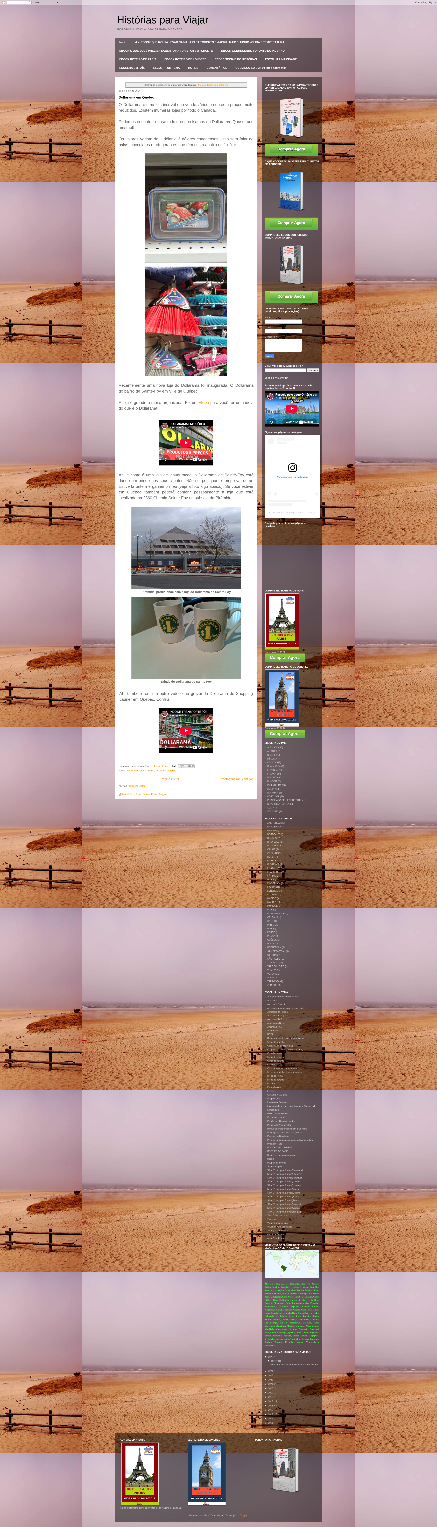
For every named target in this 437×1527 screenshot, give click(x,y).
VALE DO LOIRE (275, 966)
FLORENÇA (273, 864)
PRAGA (271, 936)
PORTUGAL (273, 796)
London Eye (273, 1109)
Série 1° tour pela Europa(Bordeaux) (285, 1170)
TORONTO (272, 962)
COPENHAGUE (275, 853)
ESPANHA (272, 770)
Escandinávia (274, 1087)
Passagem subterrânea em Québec (284, 1132)
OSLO (270, 921)
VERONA (272, 974)
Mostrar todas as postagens (213, 84)
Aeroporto (272, 1000)
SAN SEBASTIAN (276, 951)
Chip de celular (274, 1053)
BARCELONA (274, 826)
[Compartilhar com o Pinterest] (193, 766)
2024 (271, 1371)
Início (122, 42)
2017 (271, 1401)
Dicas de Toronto (275, 1079)
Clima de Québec (275, 1057)
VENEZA (271, 970)
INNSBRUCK (273, 883)
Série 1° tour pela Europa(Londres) (284, 1181)
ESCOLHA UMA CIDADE (281, 59)
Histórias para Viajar (162, 20)
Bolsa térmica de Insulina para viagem (286, 1038)
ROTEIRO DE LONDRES (279, 1147)
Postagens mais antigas (237, 779)
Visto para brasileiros (277, 1230)
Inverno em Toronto (276, 1102)
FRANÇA (271, 773)
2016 (271, 1405)
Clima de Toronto (275, 1060)
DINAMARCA (274, 766)
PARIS (270, 925)
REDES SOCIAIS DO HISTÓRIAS (236, 59)
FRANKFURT (274, 872)
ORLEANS (272, 917)
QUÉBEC (171, 770)
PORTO (271, 932)
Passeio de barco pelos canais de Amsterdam (290, 1140)
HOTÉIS (193, 67)
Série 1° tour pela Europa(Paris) (283, 1196)
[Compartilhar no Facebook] (189, 766)
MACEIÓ (271, 898)
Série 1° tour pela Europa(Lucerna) (284, 1185)
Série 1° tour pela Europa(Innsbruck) (285, 1177)
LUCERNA (272, 894)
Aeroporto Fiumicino (277, 1004)
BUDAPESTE (274, 845)
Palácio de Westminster (279, 1125)
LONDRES (272, 891)
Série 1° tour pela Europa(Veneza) (284, 1204)
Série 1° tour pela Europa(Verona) (283, 1208)
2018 (271, 1397)
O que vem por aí (276, 1117)
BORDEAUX (273, 834)
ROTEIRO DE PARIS (277, 1151)
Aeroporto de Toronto (277, 1019)
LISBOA (271, 887)
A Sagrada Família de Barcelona (283, 996)
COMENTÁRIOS (217, 67)
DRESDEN (272, 860)
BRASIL (271, 755)
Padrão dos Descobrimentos (281, 1121)
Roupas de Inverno (276, 1162)
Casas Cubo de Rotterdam (280, 1045)
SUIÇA (270, 807)
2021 (271, 1384)
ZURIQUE (272, 985)
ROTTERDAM (274, 947)
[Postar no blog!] (183, 766)
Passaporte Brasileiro (277, 1136)
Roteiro (270, 1159)
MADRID (271, 902)
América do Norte (135, 770)
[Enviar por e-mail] (180, 766)
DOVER (271, 857)
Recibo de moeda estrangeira (281, 1155)
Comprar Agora (285, 657)
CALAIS (271, 849)
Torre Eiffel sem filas (277, 1215)
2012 (271, 1418)
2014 (271, 1414)
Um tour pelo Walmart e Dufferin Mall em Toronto (294, 1364)
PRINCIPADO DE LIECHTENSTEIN (285, 800)
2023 (271, 1375)
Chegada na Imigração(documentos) (285, 1049)
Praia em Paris (274, 1143)
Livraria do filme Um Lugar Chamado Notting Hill (291, 1106)
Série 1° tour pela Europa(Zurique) (284, 1211)
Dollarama (161, 770)
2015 (271, 1410)
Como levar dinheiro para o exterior (284, 1072)
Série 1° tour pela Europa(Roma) (283, 1200)
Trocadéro (272, 1219)
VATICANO (272, 811)
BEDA (270, 1034)
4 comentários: (161, 766)
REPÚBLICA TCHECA (278, 804)
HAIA (270, 879)
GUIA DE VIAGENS (277, 1094)
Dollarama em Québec (137, 97)
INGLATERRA (274, 785)
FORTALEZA (273, 868)
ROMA (270, 943)
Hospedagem (273, 1098)
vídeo (204, 402)
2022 (271, 1379)
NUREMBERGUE (276, 913)
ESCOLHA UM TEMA (166, 67)
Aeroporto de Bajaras (277, 1015)
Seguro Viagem (275, 1166)
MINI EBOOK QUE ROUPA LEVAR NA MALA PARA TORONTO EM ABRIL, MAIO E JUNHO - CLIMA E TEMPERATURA (209, 42)
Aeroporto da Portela (277, 1011)
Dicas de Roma (275, 1076)
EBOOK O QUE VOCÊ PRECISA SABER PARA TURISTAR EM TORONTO (166, 50)
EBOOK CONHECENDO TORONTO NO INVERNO (253, 50)
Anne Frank (273, 1030)
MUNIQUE (272, 906)
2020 (271, 1388)
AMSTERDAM (274, 823)
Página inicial (170, 779)
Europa (270, 1091)
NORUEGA (272, 792)
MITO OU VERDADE (277, 1113)
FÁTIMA (271, 876)
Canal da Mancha (276, 1042)
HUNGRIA (272, 781)
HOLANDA (272, 777)
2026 (271, 1357)
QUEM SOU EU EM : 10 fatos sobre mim (260, 67)
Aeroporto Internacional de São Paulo (285, 1008)
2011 (271, 1423)
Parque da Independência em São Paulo (287, 1128)
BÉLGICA (272, 758)
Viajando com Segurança (279, 1226)
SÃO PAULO (273, 959)
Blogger (243, 1515)
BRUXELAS (273, 842)
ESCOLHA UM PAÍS (132, 67)
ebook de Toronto (275, 1234)
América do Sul (275, 1027)
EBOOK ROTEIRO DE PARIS (137, 59)
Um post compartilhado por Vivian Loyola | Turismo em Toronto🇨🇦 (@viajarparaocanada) (315, 512)
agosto (274, 1360)
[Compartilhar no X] (186, 766)
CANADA (149, 770)
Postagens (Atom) (136, 786)
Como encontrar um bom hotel (282, 1068)
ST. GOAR (272, 955)
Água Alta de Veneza (277, 1238)
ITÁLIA (270, 789)
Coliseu (271, 1064)
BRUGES (272, 838)
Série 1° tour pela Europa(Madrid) (283, 1189)
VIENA (270, 977)
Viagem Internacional (277, 1223)
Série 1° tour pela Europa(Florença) (284, 1174)
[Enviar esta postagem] (173, 766)
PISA (270, 928)
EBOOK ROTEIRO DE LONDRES (185, 59)
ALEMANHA (273, 747)
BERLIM (271, 830)
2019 (271, 1392)
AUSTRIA (272, 751)
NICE (270, 909)
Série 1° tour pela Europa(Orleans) (284, 1192)
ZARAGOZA (273, 981)
